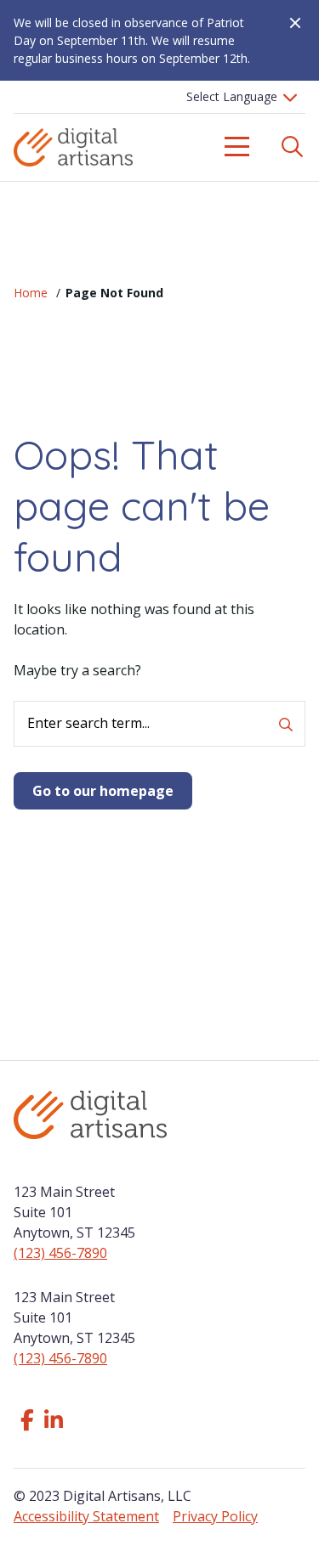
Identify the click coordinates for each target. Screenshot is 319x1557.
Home (31, 293)
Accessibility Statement (86, 1516)
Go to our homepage (103, 790)
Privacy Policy (215, 1516)
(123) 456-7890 (60, 1253)
